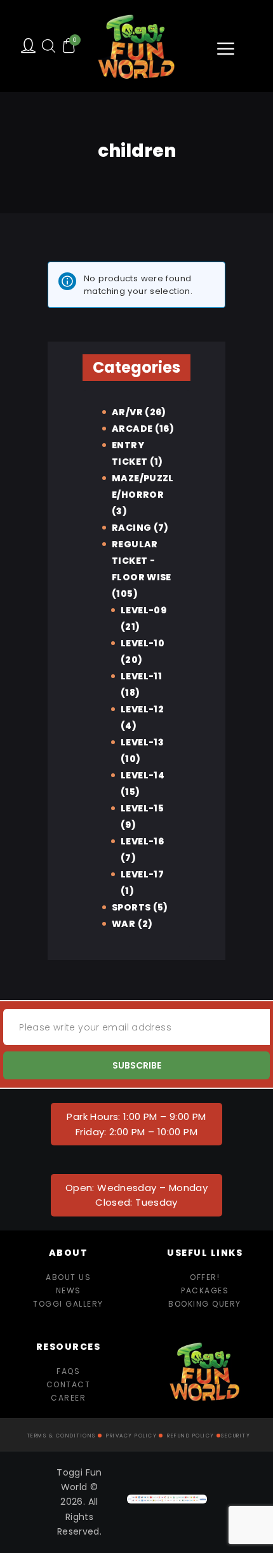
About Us (68, 1277)
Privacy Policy (131, 1435)
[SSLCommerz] (167, 1502)
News (68, 1290)
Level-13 (142, 742)
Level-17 (142, 874)
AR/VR (127, 412)
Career (68, 1397)
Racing (131, 527)
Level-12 (142, 709)
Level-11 (141, 676)
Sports (131, 907)
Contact (68, 1384)
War (123, 923)
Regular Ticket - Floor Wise (141, 560)
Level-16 (142, 841)
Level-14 (142, 775)
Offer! (205, 1277)
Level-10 (142, 643)
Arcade (132, 428)
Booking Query (204, 1303)
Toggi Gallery (68, 1303)
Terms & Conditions (61, 1435)
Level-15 (142, 808)
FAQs (68, 1371)
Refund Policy (191, 1435)
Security (235, 1435)
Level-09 (143, 610)
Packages (205, 1290)
